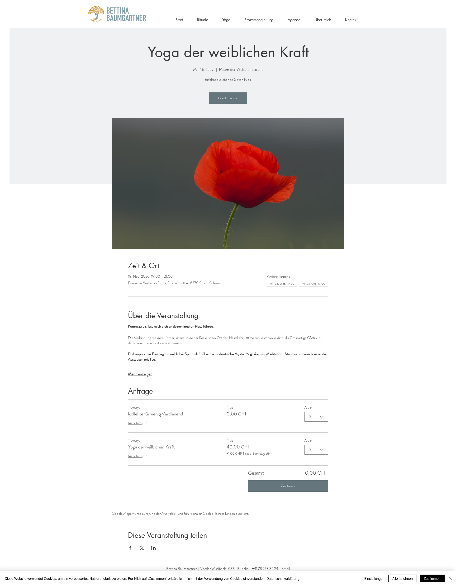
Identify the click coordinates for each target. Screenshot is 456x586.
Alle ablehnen (402, 578)
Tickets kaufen (228, 98)
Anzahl (308, 407)
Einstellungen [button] (374, 578)
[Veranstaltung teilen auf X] (142, 548)
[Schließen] (450, 578)
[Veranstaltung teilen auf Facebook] (130, 548)
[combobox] (316, 417)
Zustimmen (432, 578)
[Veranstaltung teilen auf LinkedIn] (153, 548)
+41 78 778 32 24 (265, 568)
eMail (286, 568)
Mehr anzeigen (140, 373)
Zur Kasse (288, 486)
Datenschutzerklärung (282, 578)
